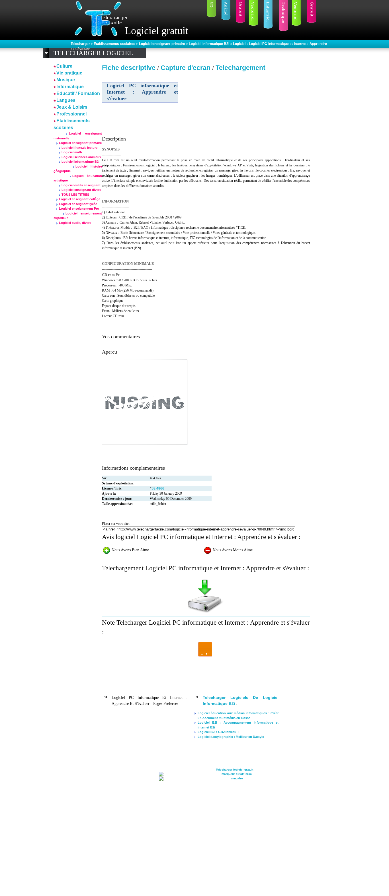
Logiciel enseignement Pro (79, 208)
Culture (64, 66)
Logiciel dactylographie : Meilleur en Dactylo (231, 736)
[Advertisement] (261, 113)
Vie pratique (69, 73)
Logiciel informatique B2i (209, 44)
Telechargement (240, 67)
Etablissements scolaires (115, 44)
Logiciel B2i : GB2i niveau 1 (218, 732)
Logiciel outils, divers (75, 222)
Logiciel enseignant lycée (78, 204)
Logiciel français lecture (79, 147)
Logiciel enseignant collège (79, 199)
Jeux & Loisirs (71, 107)
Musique (65, 79)
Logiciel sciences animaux (81, 157)
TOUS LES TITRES (75, 194)
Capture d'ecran (186, 67)
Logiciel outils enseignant (81, 185)
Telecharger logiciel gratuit (234, 769)
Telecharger (81, 44)
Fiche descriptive (128, 67)
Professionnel (71, 114)
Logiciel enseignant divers (81, 189)
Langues (65, 100)
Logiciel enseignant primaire (162, 44)
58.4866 (157, 488)
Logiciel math (72, 152)
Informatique (70, 86)
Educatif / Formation (78, 93)
